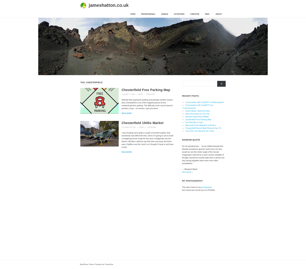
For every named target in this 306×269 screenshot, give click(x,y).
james (140, 94)
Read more (127, 113)
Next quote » (187, 172)
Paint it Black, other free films (197, 111)
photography (206, 187)
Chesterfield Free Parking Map (146, 90)
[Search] (221, 84)
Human (164, 14)
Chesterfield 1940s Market (142, 123)
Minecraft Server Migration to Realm (200, 125)
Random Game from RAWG (197, 117)
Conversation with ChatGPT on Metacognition (204, 102)
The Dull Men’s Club (194, 122)
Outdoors (179, 14)
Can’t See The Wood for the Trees (199, 131)
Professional (148, 14)
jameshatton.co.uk (109, 5)
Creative (194, 14)
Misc (207, 14)
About (219, 14)
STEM (132, 14)
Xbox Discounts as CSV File (197, 114)
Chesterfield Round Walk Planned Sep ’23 (203, 128)
